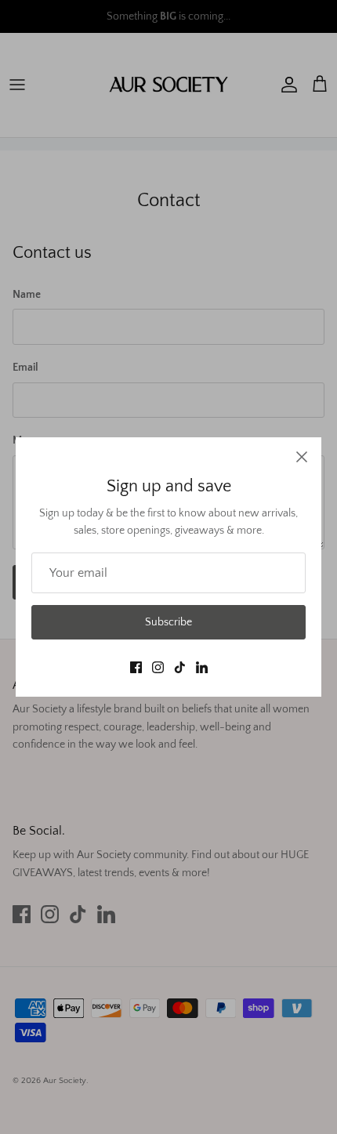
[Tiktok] (180, 667)
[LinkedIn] (202, 667)
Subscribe (168, 622)
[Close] (301, 457)
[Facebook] (136, 667)
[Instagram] (158, 667)
